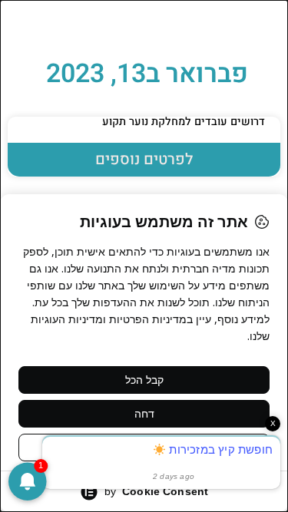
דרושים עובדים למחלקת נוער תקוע (183, 122)
